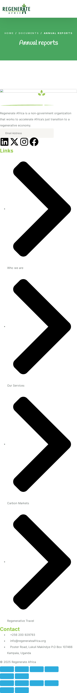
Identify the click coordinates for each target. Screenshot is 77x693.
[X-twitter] (14, 141)
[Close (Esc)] (7, 669)
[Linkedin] (4, 141)
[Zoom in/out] (52, 669)
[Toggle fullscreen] (37, 669)
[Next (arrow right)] (22, 676)
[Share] (22, 669)
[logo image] (16, 8)
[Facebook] (34, 141)
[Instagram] (24, 141)
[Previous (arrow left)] (7, 676)
